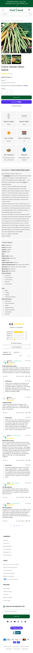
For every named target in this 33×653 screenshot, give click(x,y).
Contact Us (6, 543)
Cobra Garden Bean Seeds (17, 20)
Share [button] (6, 376)
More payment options (16, 105)
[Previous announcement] (3, 3)
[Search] (30, 14)
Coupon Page (6, 600)
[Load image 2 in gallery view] (16, 59)
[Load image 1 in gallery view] (6, 59)
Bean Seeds (7, 20)
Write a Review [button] (17, 343)
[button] (3, 10)
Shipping (3, 82)
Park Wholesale (7, 555)
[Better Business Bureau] (16, 632)
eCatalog (5, 594)
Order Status (6, 588)
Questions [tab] (16, 352)
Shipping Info (6, 552)
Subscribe (16, 616)
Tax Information (7, 570)
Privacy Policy (16, 646)
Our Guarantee (7, 549)
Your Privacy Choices (12, 579)
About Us (5, 540)
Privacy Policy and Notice (10, 567)
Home (2, 20)
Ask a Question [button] (17, 347)
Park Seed (9, 646)
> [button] (21, 525)
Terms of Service (16, 648)
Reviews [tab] (5, 352)
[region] (16, 3)
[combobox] (16, 14)
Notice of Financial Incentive (11, 564)
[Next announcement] (30, 3)
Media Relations (7, 546)
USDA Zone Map (7, 591)
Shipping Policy (25, 648)
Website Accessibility (9, 576)
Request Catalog (7, 597)
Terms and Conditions (9, 573)
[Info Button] (5, 80)
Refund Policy (9, 648)
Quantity (3, 88)
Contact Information (24, 646)
